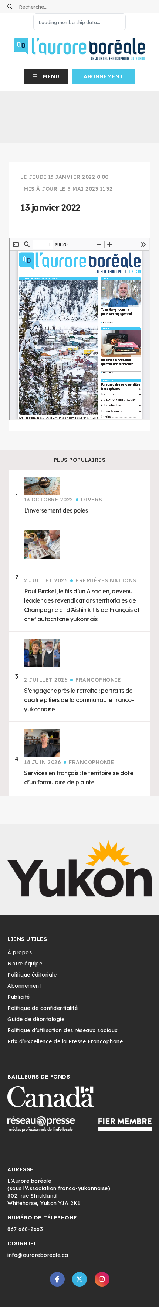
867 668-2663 (25, 1229)
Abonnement (104, 76)
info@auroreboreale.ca (37, 1255)
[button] (46, 76)
